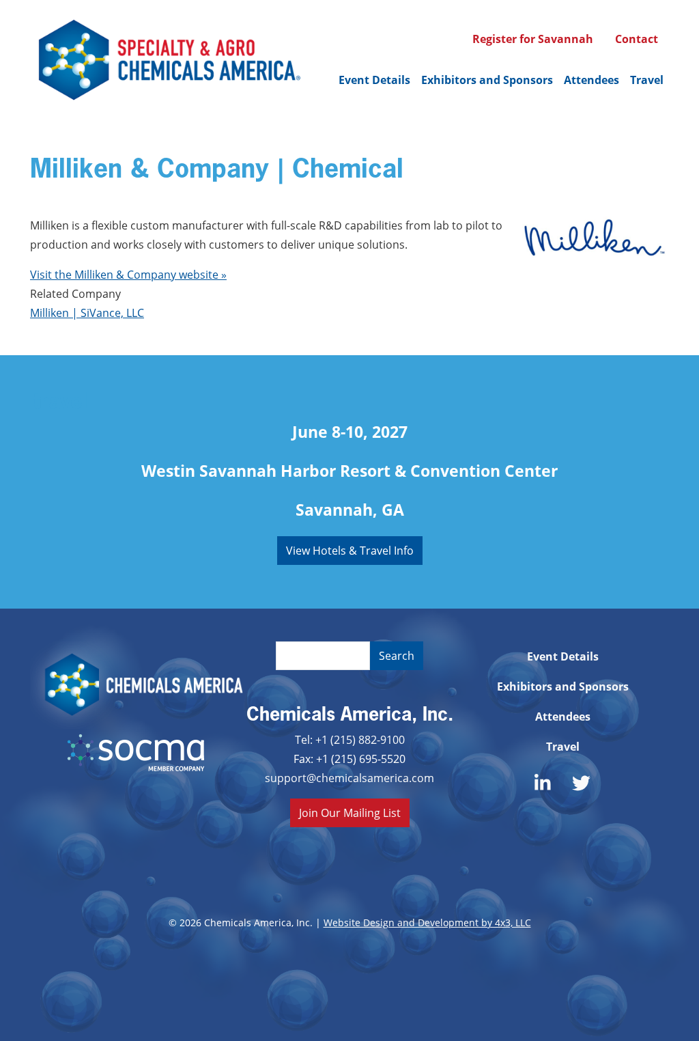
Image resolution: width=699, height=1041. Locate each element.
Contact (636, 38)
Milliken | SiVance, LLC (87, 312)
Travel (647, 79)
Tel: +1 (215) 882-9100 (350, 739)
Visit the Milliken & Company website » (128, 274)
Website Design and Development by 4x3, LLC (427, 922)
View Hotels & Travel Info (350, 550)
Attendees (591, 79)
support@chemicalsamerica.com (349, 778)
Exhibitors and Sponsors (487, 79)
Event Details (374, 79)
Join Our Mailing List (350, 812)
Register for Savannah (532, 38)
